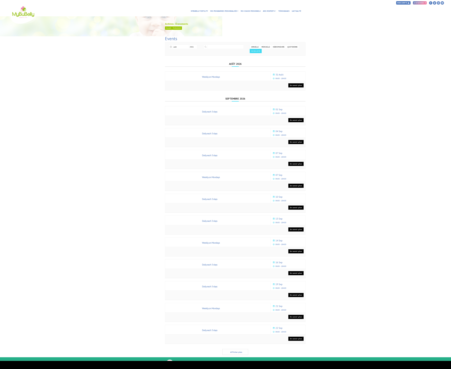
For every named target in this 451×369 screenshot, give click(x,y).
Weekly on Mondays (211, 76)
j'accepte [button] (444, 365)
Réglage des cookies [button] (430, 365)
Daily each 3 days (209, 111)
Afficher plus (236, 352)
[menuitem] (199, 11)
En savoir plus (296, 85)
